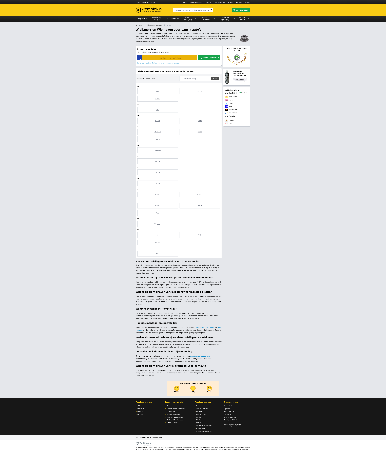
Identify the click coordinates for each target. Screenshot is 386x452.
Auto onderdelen (196, 2)
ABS (138, 406)
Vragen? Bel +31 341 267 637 (145, 2)
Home (185, 2)
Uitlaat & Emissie (172, 423)
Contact (247, 2)
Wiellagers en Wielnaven (154, 25)
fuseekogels (205, 356)
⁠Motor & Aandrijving (174, 414)
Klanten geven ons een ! (232, 424)
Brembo (140, 411)
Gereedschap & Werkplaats (176, 409)
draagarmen (195, 356)
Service (230, 2)
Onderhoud (171, 411)
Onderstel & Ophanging (175, 420)
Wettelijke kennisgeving (204, 431)
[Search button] (211, 10)
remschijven (200, 327)
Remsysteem (171, 406)
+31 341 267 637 (231, 417)
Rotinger (140, 414)
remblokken (210, 327)
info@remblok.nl (231, 420)
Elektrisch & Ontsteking (175, 417)
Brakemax (140, 409)
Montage (239, 2)
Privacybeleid (200, 428)
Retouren (208, 2)
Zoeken (215, 78)
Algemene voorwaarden (204, 425)
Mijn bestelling (220, 2)
